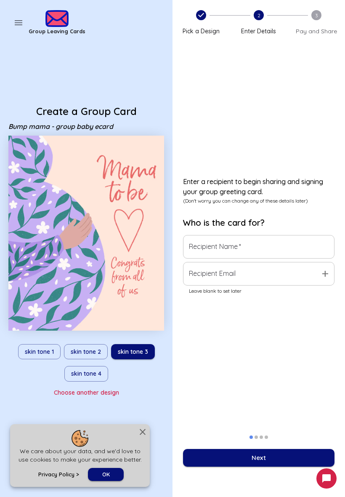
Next (259, 458)
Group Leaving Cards (57, 31)
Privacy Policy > (58, 474)
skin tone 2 (86, 351)
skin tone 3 (133, 351)
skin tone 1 (39, 351)
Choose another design (86, 392)
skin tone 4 (86, 373)
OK (106, 474)
